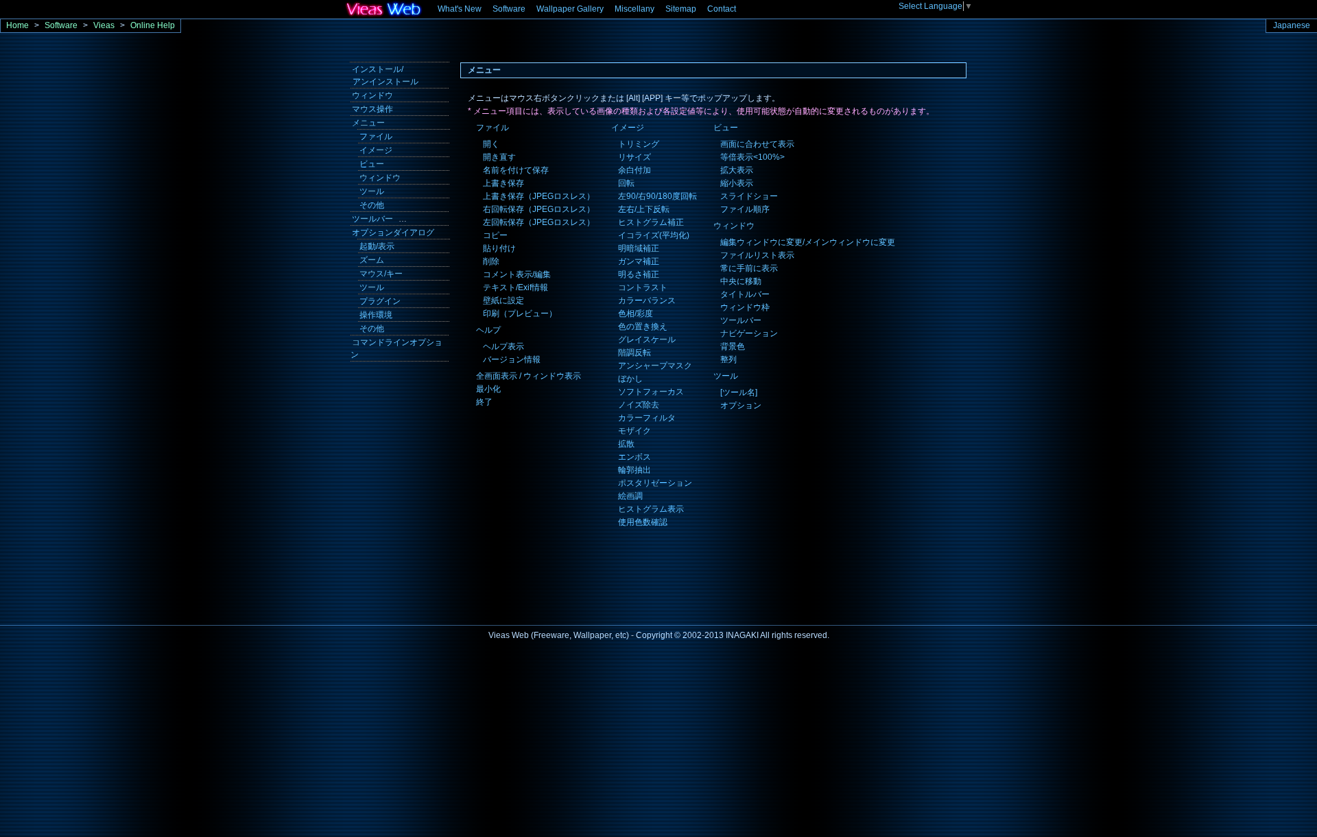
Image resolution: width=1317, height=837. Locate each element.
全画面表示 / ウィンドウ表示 (528, 376)
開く (491, 144)
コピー (495, 235)
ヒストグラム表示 (651, 509)
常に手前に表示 (749, 268)
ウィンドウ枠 (745, 307)
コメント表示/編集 (517, 274)
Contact (721, 9)
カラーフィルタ (647, 418)
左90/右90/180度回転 (657, 196)
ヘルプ (488, 330)
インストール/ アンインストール (384, 75)
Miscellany (634, 9)
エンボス (634, 457)
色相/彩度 (635, 313)
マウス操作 (372, 109)
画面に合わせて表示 (757, 144)
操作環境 (375, 315)
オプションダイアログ (393, 232)
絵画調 (630, 496)
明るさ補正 (638, 274)
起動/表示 (376, 246)
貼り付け (499, 248)
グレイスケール (647, 339)
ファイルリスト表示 (757, 255)
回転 (626, 183)
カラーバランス (647, 300)
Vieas (104, 25)
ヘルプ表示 (503, 346)
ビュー (725, 127)
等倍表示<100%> (752, 157)
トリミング (638, 144)
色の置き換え (642, 326)
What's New (460, 9)
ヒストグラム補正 (651, 222)
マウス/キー (381, 274)
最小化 (488, 389)
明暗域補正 (638, 248)
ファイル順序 (745, 209)
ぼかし (630, 379)
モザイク (634, 431)
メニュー (368, 123)
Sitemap (680, 9)
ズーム (371, 260)
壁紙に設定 (503, 300)
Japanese (1291, 25)
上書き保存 (503, 183)
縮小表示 (736, 183)
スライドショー (749, 196)
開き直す (499, 157)
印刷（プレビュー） (520, 313)
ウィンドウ (734, 226)
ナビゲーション (749, 333)
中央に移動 (740, 281)
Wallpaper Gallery (570, 9)
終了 (484, 402)
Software (509, 9)
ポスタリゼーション (655, 483)
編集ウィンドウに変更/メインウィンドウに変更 (807, 242)
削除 (491, 261)
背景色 (732, 346)
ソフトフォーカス (651, 392)
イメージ (627, 127)
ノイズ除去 (638, 405)
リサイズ (634, 157)
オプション (740, 405)
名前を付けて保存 (516, 170)
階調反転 (634, 352)
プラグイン (380, 301)
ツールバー (740, 320)
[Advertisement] (398, 457)
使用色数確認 (642, 522)
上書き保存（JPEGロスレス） (539, 196)
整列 (728, 359)
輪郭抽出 (634, 470)
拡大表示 (736, 170)
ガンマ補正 (638, 261)
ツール (725, 376)
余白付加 (634, 170)
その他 (371, 205)
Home (17, 25)
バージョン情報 (512, 359)
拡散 (626, 444)
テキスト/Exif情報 (515, 287)
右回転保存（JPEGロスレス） (539, 209)
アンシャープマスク (655, 365)
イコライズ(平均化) (653, 235)
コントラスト (642, 287)
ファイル (492, 127)
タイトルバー (745, 294)
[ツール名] (738, 392)
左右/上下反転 (643, 209)
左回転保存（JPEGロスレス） (539, 222)
